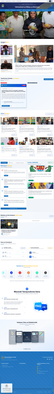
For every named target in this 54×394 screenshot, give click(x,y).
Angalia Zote (50, 162)
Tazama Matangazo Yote (13, 208)
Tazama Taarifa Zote (49, 79)
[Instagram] (50, 359)
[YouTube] (52, 359)
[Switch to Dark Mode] (48, 1)
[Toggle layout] (11, 384)
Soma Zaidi (13, 134)
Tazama (7, 175)
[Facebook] (47, 359)
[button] (13, 300)
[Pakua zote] (23, 252)
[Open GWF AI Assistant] (52, 392)
